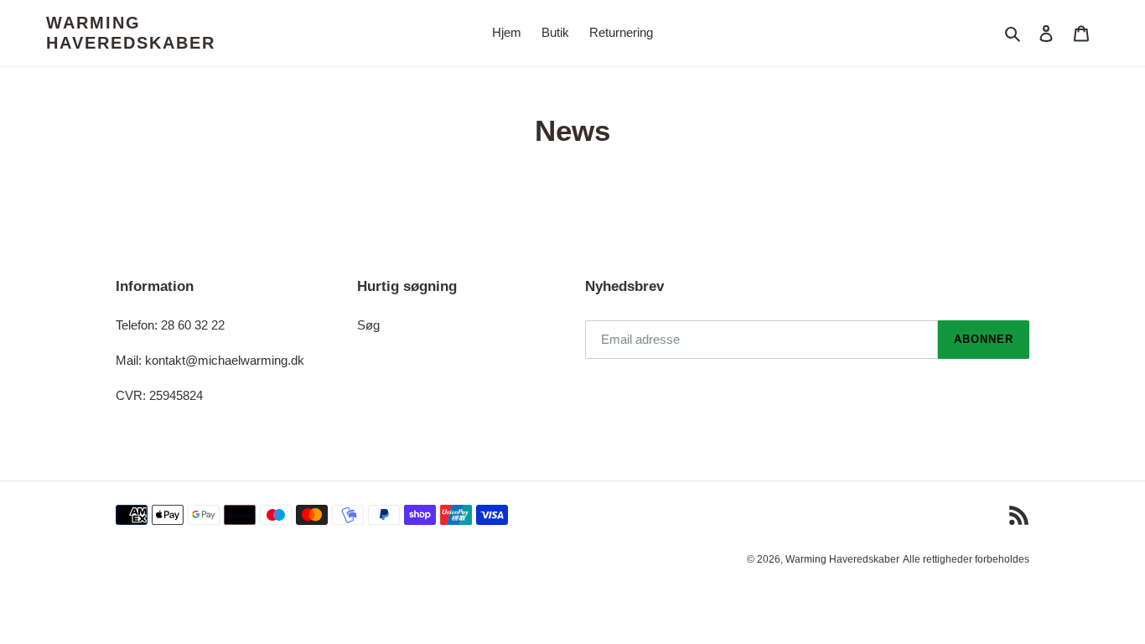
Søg (368, 325)
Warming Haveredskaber (130, 32)
